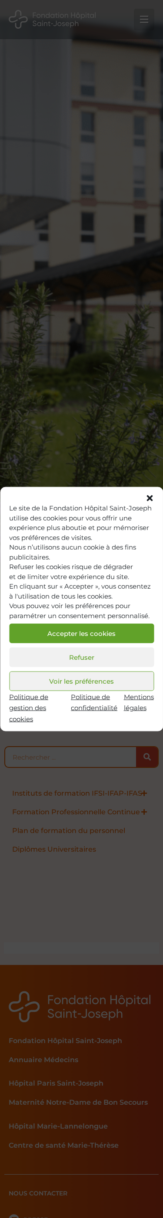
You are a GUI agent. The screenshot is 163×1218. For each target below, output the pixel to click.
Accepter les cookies (81, 633)
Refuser (81, 657)
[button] (149, 498)
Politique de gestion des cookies (28, 708)
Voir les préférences (81, 681)
